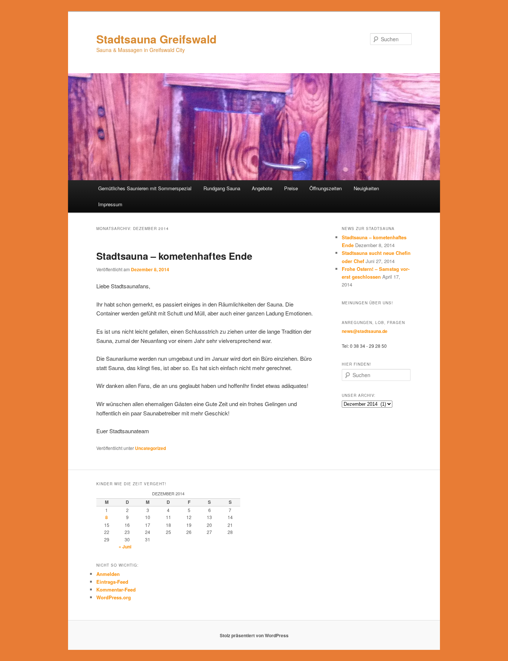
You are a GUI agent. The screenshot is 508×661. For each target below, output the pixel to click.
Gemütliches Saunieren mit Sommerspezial (145, 188)
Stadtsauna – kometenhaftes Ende (174, 256)
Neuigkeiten (366, 188)
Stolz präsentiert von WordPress (254, 635)
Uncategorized (150, 448)
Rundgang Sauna (221, 188)
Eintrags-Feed (112, 581)
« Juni (125, 546)
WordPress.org (113, 597)
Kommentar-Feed (116, 589)
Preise (291, 188)
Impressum (110, 204)
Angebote (262, 188)
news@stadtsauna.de (365, 331)
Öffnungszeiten (325, 188)
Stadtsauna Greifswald (156, 39)
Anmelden (108, 573)
